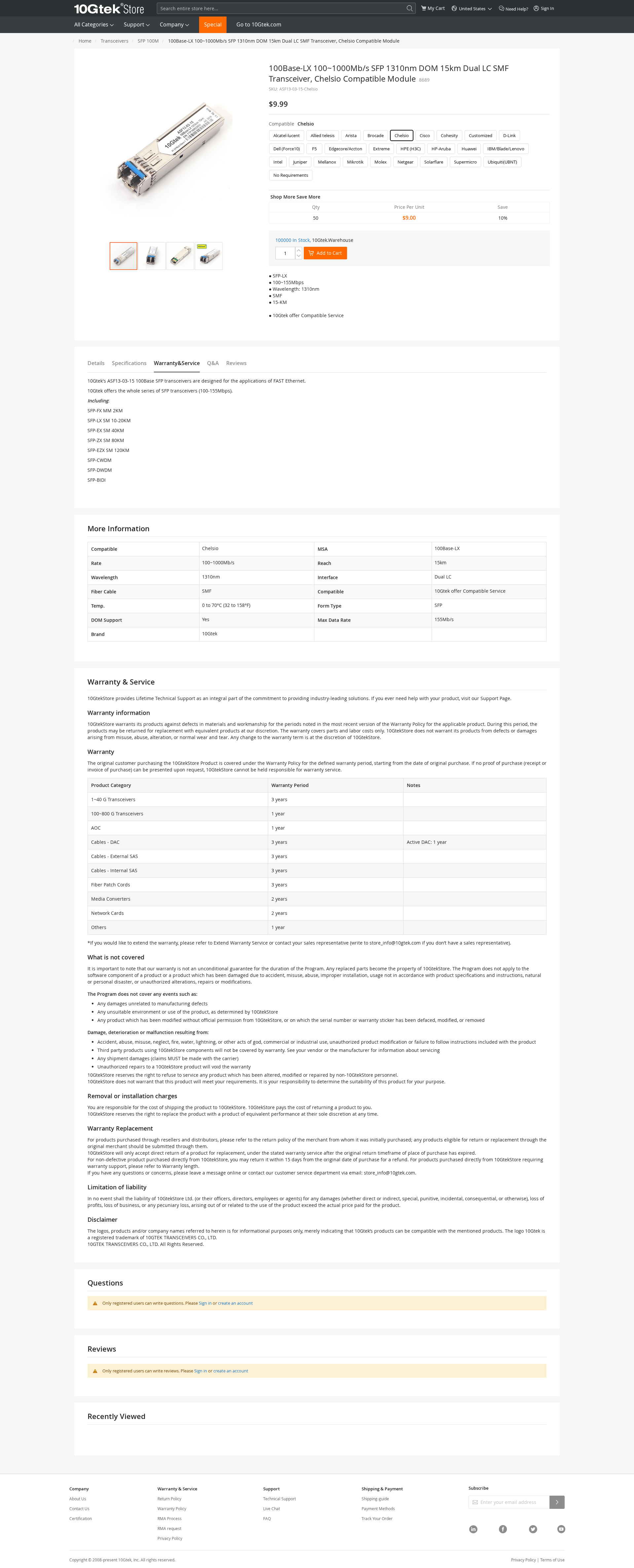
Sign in (205, 1303)
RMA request (169, 1528)
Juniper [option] (300, 162)
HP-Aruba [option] (441, 149)
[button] (152, 256)
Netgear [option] (405, 162)
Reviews (236, 363)
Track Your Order (377, 1518)
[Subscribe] (557, 1502)
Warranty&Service (177, 363)
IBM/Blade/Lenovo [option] (505, 149)
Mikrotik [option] (355, 162)
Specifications (129, 363)
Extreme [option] (381, 149)
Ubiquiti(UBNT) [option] (502, 162)
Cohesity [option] (449, 135)
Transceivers (114, 41)
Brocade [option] (376, 135)
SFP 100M (148, 41)
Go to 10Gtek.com (258, 24)
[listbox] (409, 157)
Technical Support (279, 1498)
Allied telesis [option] (323, 135)
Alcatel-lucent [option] (286, 135)
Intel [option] (277, 162)
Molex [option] (380, 162)
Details (96, 363)
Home (85, 41)
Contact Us (79, 1508)
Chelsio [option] (402, 135)
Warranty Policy (172, 1508)
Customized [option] (480, 135)
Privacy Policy (170, 1538)
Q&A (213, 363)
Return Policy (169, 1498)
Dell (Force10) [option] (286, 149)
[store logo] (109, 8)
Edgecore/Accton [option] (345, 149)
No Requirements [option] (290, 175)
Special (213, 24)
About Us (77, 1498)
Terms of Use (552, 1559)
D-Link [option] (509, 135)
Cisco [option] (425, 135)
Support (134, 24)
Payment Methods (378, 1508)
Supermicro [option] (465, 162)
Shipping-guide (375, 1498)
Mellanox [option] (327, 162)
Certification (80, 1518)
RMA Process (170, 1518)
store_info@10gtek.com (395, 943)
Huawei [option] (469, 149)
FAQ (267, 1518)
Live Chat (271, 1508)
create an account (235, 1303)
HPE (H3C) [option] (411, 149)
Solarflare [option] (433, 162)
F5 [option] (314, 149)
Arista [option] (351, 135)
